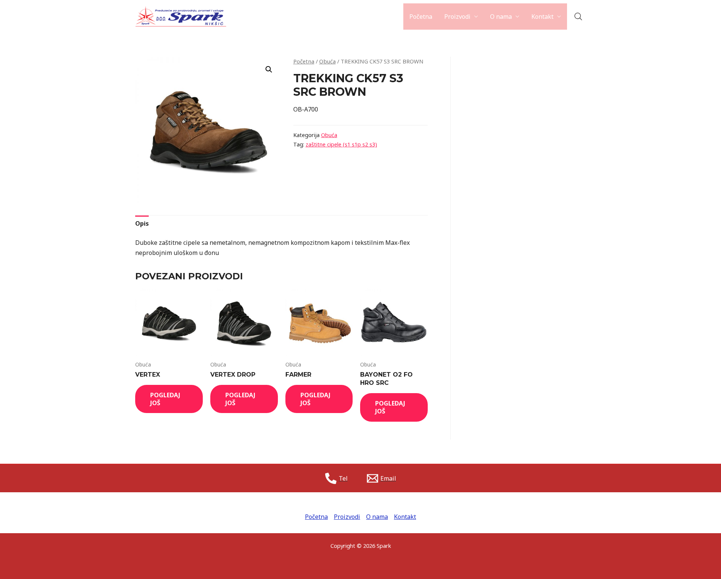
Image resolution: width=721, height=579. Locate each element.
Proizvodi (457, 16)
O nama (501, 16)
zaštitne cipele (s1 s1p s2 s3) (341, 144)
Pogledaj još (165, 399)
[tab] (142, 224)
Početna (420, 16)
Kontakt (542, 16)
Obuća (327, 61)
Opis (142, 223)
